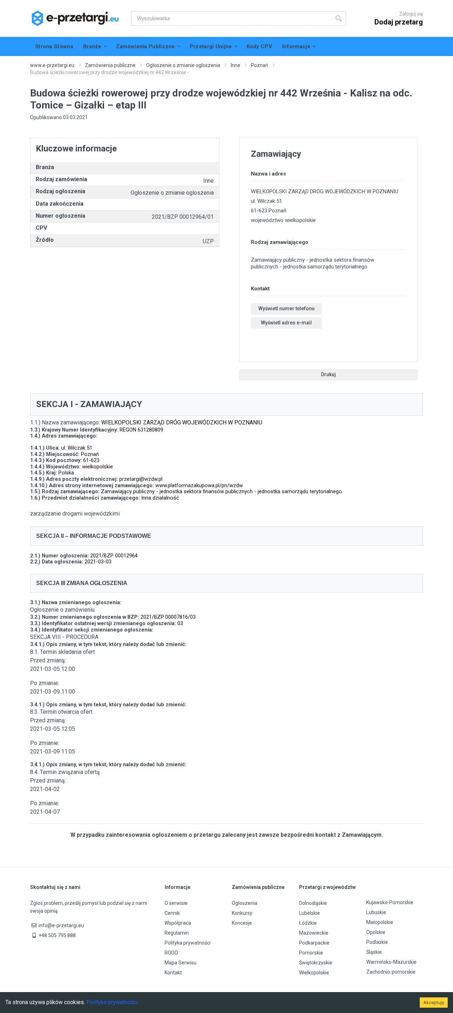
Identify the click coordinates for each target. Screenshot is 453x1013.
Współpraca (178, 923)
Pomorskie (311, 953)
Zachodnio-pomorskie (390, 972)
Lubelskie (309, 913)
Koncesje (242, 923)
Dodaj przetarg (398, 22)
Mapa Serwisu (180, 962)
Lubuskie (376, 912)
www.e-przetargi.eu (52, 65)
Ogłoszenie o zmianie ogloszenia (183, 65)
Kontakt (173, 972)
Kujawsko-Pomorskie (389, 902)
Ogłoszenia (244, 903)
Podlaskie (377, 942)
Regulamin (177, 933)
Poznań (259, 65)
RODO (171, 953)
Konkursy (242, 913)
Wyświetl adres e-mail (286, 322)
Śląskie (374, 952)
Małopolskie (379, 922)
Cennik (172, 913)
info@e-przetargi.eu (61, 925)
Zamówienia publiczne (110, 65)
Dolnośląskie (313, 903)
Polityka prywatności (188, 943)
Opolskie (375, 932)
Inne (235, 65)
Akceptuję (433, 1002)
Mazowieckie (313, 933)
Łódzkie (308, 923)
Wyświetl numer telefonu (286, 308)
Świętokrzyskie (315, 962)
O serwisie (176, 903)
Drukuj (328, 374)
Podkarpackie (314, 943)
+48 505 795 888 (57, 935)
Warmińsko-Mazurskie (391, 962)
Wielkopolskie (314, 972)
